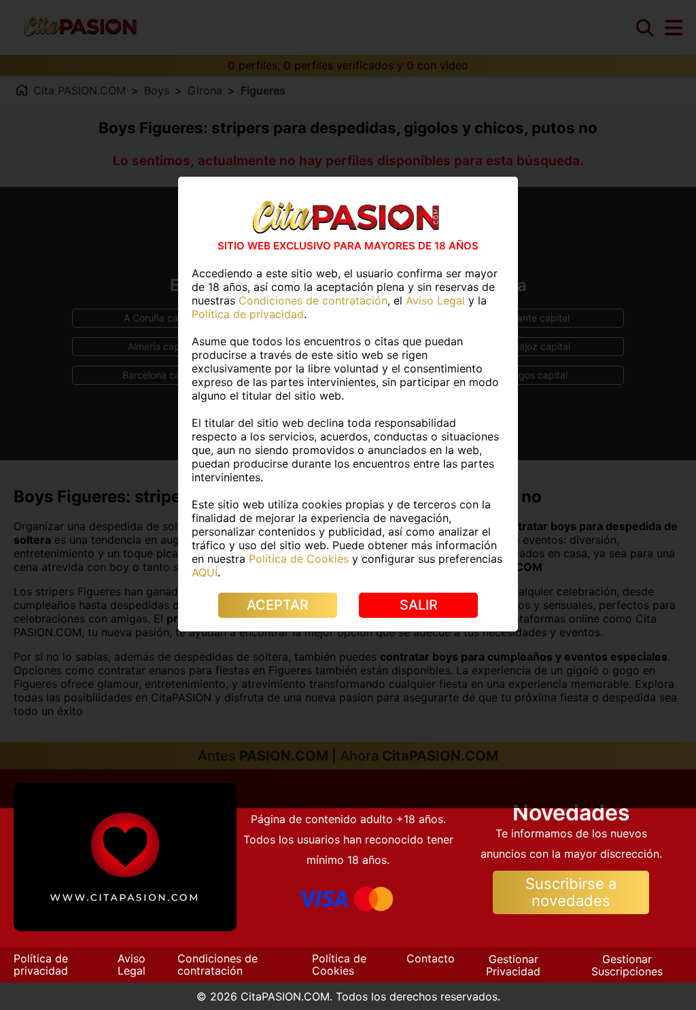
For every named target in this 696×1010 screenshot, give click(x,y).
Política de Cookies (339, 964)
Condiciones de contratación (217, 964)
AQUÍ (205, 572)
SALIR (419, 605)
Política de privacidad (41, 964)
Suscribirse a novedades (570, 892)
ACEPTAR (278, 605)
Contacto (430, 958)
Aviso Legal (131, 964)
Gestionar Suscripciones (627, 965)
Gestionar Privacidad (513, 965)
